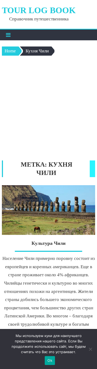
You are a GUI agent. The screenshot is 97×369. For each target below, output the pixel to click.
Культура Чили (48, 243)
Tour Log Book (39, 10)
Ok (49, 360)
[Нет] (90, 349)
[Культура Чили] (48, 210)
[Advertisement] (48, 109)
